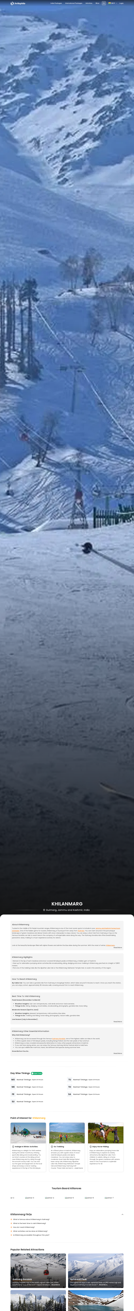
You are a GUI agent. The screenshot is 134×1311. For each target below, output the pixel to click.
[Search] (104, 3)
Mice (97, 3)
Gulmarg (81, 931)
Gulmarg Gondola (58, 1039)
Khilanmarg (110, 945)
